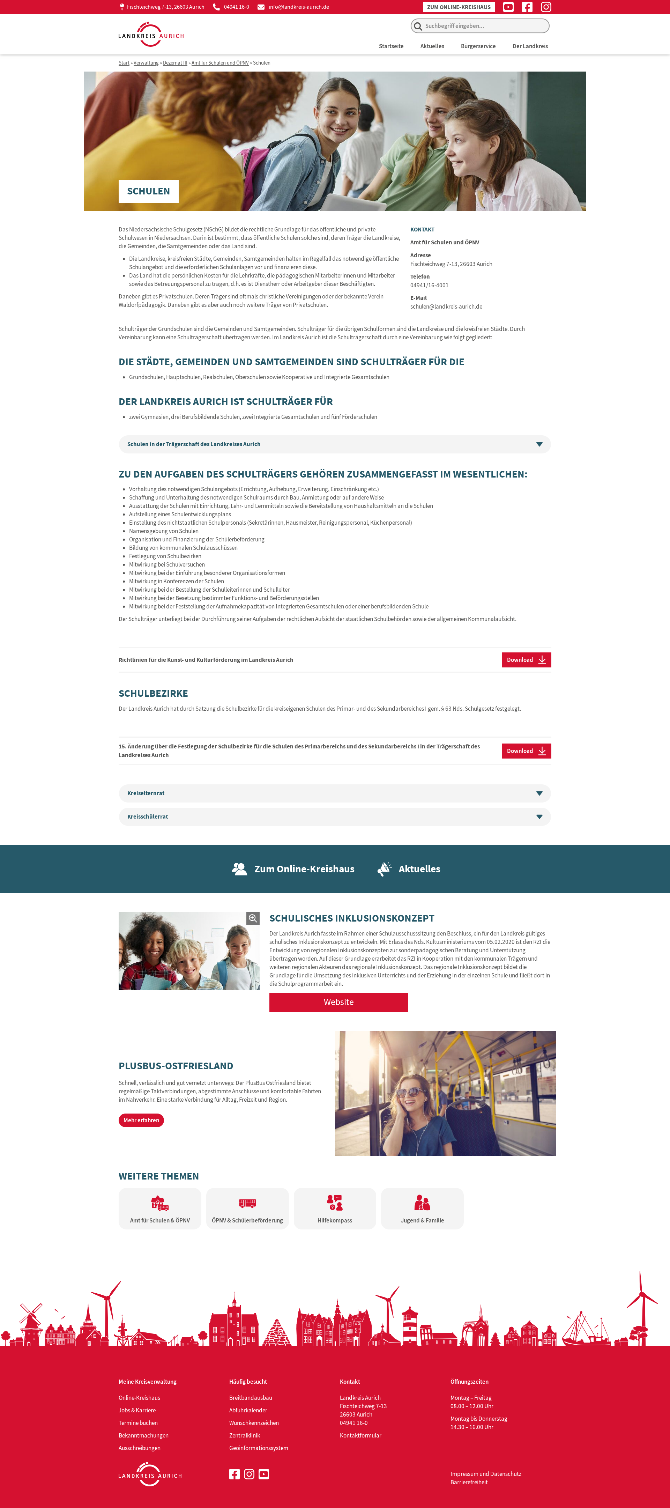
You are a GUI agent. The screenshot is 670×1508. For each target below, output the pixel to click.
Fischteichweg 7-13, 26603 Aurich (165, 6)
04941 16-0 (236, 6)
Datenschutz (505, 1474)
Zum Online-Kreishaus (459, 7)
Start (124, 63)
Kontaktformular (360, 1435)
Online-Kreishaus (139, 1398)
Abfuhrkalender (248, 1410)
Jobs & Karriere (137, 1410)
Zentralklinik (244, 1435)
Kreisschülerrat (147, 817)
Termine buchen (138, 1423)
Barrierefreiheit (469, 1482)
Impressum (464, 1474)
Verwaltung (146, 63)
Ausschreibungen (140, 1448)
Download (520, 660)
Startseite (391, 46)
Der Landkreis (530, 46)
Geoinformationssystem (258, 1448)
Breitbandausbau (250, 1398)
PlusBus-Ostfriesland (176, 1066)
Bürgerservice (478, 46)
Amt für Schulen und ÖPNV (220, 63)
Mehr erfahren (141, 1120)
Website (339, 1002)
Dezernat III (175, 63)
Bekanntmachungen (144, 1435)
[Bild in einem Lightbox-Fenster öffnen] (189, 951)
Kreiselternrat (145, 793)
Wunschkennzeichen (254, 1423)
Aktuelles (432, 46)
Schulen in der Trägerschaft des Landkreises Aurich (194, 444)
